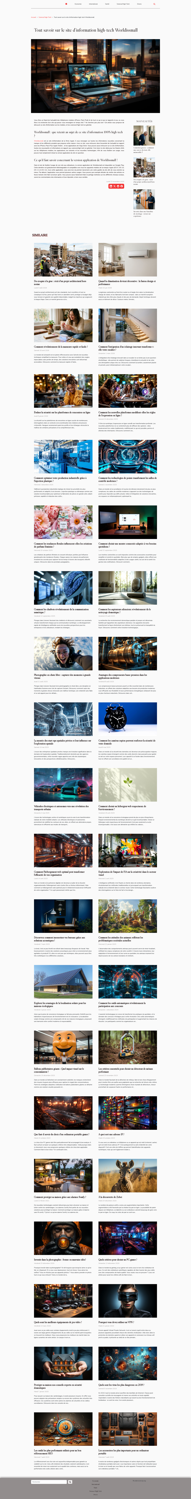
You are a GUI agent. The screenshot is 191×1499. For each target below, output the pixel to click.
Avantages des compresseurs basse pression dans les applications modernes (122, 676)
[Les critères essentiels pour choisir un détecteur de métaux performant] (127, 1047)
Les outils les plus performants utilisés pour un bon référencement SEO (57, 1452)
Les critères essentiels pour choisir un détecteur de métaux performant (125, 1070)
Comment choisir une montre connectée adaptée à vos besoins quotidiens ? (127, 545)
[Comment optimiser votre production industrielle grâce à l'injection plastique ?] (63, 456)
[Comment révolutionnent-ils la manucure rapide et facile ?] (63, 325)
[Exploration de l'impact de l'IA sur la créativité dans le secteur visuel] (127, 850)
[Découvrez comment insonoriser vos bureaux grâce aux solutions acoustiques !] (63, 916)
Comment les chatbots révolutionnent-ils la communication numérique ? (61, 611)
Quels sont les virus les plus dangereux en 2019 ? (121, 1384)
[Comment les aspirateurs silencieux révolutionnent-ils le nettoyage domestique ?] (127, 588)
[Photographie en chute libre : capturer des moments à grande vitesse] (63, 653)
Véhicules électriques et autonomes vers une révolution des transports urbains (61, 808)
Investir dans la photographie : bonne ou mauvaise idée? (60, 1259)
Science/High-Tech (123, 4)
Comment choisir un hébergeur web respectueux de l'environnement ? (122, 808)
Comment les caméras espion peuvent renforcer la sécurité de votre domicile (126, 742)
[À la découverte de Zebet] (127, 1175)
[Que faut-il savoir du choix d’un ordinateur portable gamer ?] (63, 1113)
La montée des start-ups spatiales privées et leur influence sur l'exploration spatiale (62, 742)
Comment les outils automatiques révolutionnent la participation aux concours (122, 1005)
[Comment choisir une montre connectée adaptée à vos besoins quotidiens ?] (127, 522)
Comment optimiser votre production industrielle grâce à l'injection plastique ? (60, 479)
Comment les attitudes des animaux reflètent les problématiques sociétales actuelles (120, 939)
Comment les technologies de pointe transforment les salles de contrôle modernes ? (127, 479)
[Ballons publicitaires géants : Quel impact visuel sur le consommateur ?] (63, 1047)
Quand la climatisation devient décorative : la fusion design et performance (127, 283)
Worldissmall (38, 141)
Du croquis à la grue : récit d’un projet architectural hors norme (144, 181)
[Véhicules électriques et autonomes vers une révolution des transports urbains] (63, 785)
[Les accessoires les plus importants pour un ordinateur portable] (127, 1429)
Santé (107, 4)
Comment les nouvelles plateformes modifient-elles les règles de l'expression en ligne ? (126, 414)
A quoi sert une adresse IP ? (111, 1134)
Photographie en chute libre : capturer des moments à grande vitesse (62, 676)
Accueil (33, 17)
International (93, 4)
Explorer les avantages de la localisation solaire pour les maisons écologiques (60, 1005)
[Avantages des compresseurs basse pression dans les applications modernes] (127, 653)
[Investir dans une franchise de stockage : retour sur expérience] (144, 199)
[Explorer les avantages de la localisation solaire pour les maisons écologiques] (63, 982)
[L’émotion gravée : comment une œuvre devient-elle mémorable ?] (144, 135)
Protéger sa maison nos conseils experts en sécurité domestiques (58, 1386)
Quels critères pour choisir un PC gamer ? (117, 1259)
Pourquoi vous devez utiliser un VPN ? (116, 1322)
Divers (139, 4)
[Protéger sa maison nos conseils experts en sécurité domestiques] (63, 1363)
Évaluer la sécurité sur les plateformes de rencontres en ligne (62, 412)
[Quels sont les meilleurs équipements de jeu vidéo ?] (63, 1301)
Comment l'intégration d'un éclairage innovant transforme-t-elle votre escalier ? (126, 348)
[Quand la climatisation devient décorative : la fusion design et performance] (127, 260)
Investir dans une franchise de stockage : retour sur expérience (143, 213)
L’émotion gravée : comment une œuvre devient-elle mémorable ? (144, 149)
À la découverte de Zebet (110, 1197)
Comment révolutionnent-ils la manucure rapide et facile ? (61, 346)
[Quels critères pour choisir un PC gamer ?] (127, 1238)
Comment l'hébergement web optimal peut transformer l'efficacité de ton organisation (59, 873)
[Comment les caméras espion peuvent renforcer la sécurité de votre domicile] (127, 719)
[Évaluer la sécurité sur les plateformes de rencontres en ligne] (63, 391)
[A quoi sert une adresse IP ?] (127, 1113)
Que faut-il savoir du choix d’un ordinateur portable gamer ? (61, 1134)
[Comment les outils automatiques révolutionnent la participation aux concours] (127, 982)
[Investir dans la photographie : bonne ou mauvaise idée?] (63, 1238)
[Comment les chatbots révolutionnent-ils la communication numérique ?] (63, 588)
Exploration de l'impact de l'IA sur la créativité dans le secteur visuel (127, 873)
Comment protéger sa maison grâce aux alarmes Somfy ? (60, 1197)
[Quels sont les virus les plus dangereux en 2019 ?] (127, 1363)
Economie (78, 4)
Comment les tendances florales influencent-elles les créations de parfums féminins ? (63, 545)
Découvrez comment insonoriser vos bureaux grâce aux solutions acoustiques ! (59, 939)
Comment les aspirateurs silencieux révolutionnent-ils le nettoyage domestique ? (124, 611)
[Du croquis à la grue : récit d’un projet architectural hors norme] (144, 167)
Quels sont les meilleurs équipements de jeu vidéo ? (58, 1322)
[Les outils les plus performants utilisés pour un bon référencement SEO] (63, 1429)
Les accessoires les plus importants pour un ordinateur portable (123, 1452)
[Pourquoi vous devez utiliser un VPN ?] (127, 1301)
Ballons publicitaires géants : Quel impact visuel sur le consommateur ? (59, 1070)
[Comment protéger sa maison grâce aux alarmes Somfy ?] (63, 1175)
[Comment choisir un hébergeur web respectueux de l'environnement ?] (127, 785)
